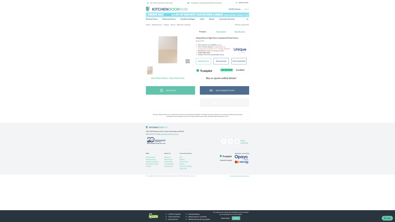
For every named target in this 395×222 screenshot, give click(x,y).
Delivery (182, 159)
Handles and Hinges (152, 161)
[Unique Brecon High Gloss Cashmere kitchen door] (150, 70)
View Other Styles (176, 78)
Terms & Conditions (185, 166)
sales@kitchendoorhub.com (169, 134)
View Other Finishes (159, 78)
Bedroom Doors (169, 19)
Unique (166, 25)
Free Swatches (239, 61)
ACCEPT (236, 218)
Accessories (221, 61)
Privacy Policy (183, 161)
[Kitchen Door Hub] (167, 9)
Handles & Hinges (187, 19)
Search (245, 19)
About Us (167, 157)
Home (148, 25)
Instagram (237, 141)
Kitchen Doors (152, 19)
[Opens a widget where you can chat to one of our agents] (387, 218)
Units (202, 19)
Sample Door (203, 61)
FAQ (180, 157)
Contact (148, 166)
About (211, 19)
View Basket (235, 9)
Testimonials (168, 161)
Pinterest (223, 141)
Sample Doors (168, 166)
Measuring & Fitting (152, 164)
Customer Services (227, 19)
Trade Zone (183, 168)
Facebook (230, 141)
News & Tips (168, 159)
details (218, 45)
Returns (182, 164)
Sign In (247, 9)
